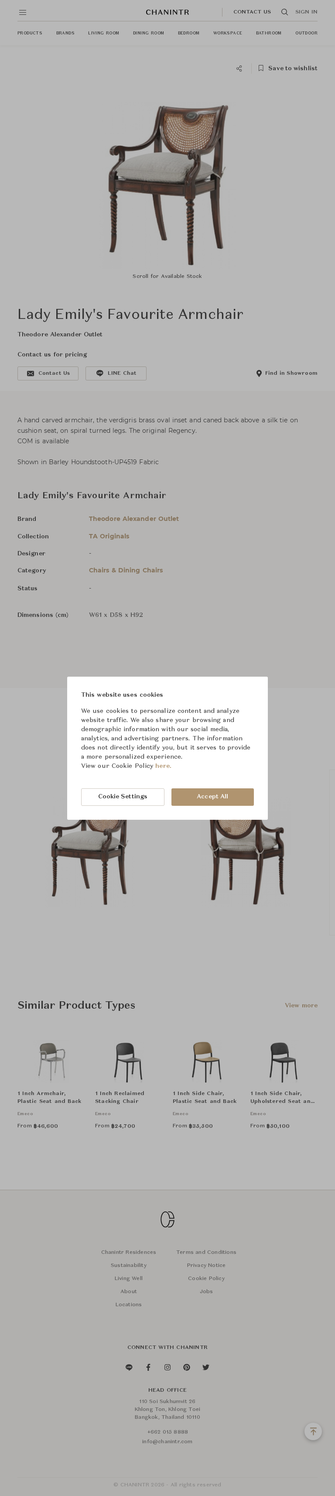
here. (163, 766)
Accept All (212, 797)
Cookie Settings (123, 797)
